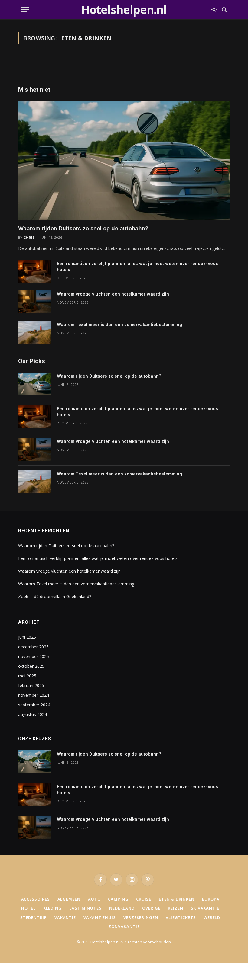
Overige (151, 908)
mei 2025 (27, 676)
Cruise (143, 899)
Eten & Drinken (176, 899)
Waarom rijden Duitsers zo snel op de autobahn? (83, 228)
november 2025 (33, 656)
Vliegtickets (181, 917)
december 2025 (33, 647)
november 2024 (33, 695)
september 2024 (34, 705)
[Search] (223, 10)
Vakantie (65, 917)
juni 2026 (27, 637)
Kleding (52, 908)
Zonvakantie (123, 926)
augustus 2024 (32, 714)
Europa (210, 899)
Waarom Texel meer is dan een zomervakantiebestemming (119, 324)
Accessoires (35, 899)
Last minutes (85, 908)
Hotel (28, 908)
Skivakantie (205, 908)
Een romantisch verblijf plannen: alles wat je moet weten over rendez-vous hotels (137, 266)
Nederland (122, 908)
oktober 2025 (31, 666)
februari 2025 (31, 685)
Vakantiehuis (99, 917)
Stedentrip (33, 917)
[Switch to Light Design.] (214, 9)
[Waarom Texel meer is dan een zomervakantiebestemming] (34, 332)
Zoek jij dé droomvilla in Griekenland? (54, 596)
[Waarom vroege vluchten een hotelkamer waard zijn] (34, 301)
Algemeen (68, 899)
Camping (118, 899)
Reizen (175, 908)
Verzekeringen (140, 917)
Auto (94, 899)
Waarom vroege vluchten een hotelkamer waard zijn (113, 293)
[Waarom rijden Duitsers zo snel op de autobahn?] (124, 160)
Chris (29, 237)
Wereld (212, 917)
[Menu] (25, 10)
